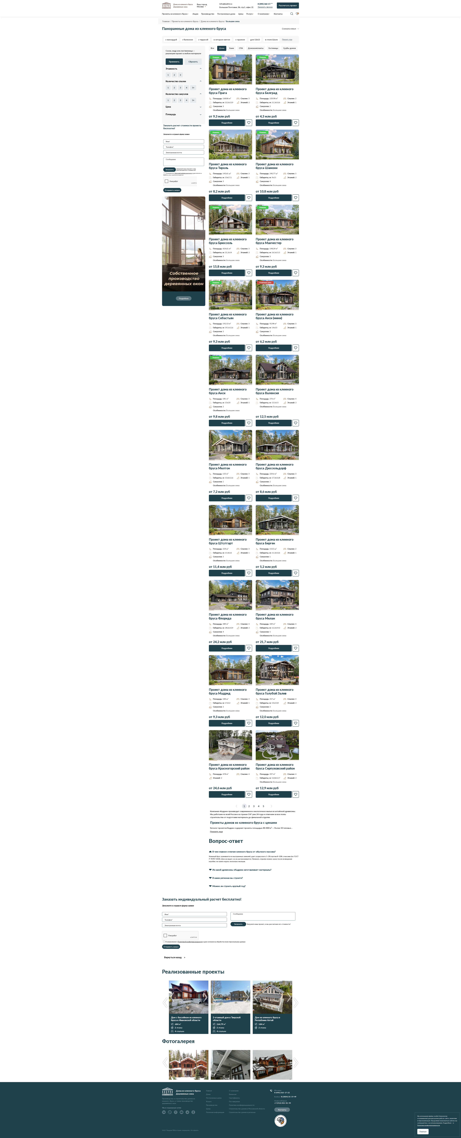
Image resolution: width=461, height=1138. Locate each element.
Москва (200, 6)
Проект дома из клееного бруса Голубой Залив (274, 691)
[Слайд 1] (211, 84)
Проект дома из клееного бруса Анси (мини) (274, 316)
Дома (221, 48)
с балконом (187, 39)
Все (212, 48)
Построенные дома (226, 14)
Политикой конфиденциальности (183, 173)
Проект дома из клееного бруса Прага (228, 91)
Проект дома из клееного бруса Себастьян (228, 316)
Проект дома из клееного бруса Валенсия (274, 391)
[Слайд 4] (227, 84)
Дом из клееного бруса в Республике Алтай (267, 1018)
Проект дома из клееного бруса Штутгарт (228, 541)
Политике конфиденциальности (428, 1125)
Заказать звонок (265, 7)
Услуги (208, 1101)
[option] (189, 1007)
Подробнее (183, 298)
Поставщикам (234, 1101)
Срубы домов (289, 48)
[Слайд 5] (233, 84)
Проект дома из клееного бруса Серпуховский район (275, 766)
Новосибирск (280, 1101)
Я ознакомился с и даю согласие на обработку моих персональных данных (205, 942)
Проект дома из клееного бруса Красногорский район (229, 766)
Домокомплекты (256, 48)
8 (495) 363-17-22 (282, 1092)
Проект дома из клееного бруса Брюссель (228, 241)
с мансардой (171, 39)
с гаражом (240, 39)
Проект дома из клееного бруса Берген (274, 541)
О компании (234, 1091)
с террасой (203, 39)
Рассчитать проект (288, 5)
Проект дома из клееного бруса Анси (228, 391)
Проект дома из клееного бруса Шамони (274, 166)
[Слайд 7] (244, 84)
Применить (174, 61)
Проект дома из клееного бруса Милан (274, 616)
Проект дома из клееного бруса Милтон (228, 466)
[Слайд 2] (216, 84)
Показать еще (287, 39)
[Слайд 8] (249, 84)
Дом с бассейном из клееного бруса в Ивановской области (186, 1018)
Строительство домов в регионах (242, 1112)
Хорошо (423, 1132)
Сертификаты (234, 1098)
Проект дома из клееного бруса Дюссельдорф (274, 466)
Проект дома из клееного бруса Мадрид (228, 691)
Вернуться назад (173, 957)
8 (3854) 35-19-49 (288, 1097)
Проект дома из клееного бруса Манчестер (274, 241)
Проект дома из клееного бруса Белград (274, 91)
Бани (231, 48)
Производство (211, 1105)
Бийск (277, 1097)
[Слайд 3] (222, 84)
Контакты (282, 1110)
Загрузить (170, 170)
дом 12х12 (255, 39)
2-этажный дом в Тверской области (226, 1018)
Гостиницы (273, 48)
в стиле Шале (271, 39)
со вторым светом (221, 39)
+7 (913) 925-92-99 (282, 1103)
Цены (208, 1109)
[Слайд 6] (238, 84)
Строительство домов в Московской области (247, 1109)
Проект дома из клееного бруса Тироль (228, 166)
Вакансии (232, 1094)
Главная (209, 1091)
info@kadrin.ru (225, 4)
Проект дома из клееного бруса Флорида (228, 616)
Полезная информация (215, 1112)
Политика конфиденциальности (241, 1105)
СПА (241, 48)
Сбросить (193, 61)
